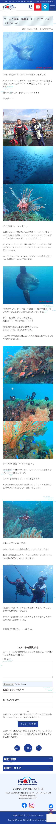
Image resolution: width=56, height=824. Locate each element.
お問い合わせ (18, 815)
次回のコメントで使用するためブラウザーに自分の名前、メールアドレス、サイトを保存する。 (27, 716)
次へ (39, 748)
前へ (17, 748)
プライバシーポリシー (34, 815)
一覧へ (28, 748)
